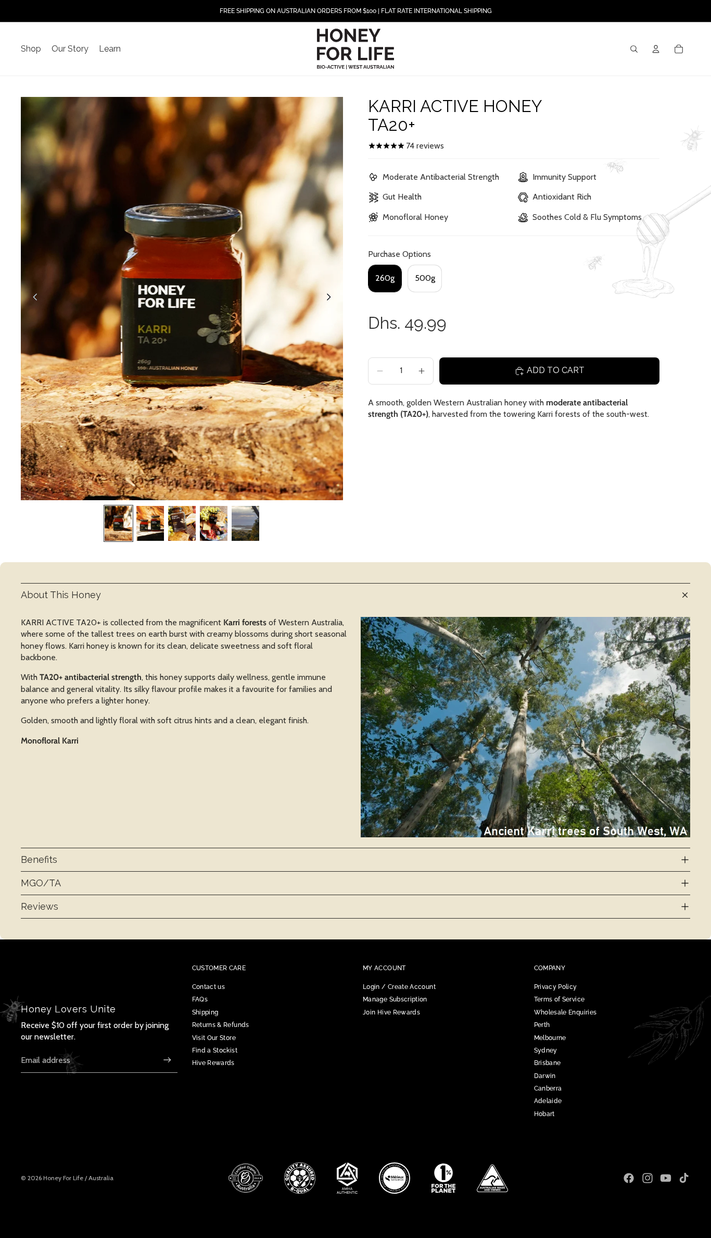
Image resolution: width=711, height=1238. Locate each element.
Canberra (548, 1088)
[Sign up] (167, 1060)
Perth (542, 1025)
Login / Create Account (399, 987)
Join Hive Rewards (391, 1012)
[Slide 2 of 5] (150, 523)
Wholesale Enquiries (565, 1012)
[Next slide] (331, 298)
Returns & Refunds (220, 1025)
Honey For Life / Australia (78, 1178)
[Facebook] (629, 1178)
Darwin (545, 1076)
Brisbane (547, 1063)
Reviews (39, 906)
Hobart (544, 1114)
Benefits (39, 859)
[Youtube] (665, 1178)
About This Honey (61, 594)
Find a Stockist (214, 1050)
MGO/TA (41, 882)
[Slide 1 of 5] (118, 523)
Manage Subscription (395, 999)
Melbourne (550, 1038)
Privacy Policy (555, 987)
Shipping (205, 1012)
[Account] (655, 49)
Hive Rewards (213, 1063)
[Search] (634, 49)
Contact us (208, 987)
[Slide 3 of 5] (182, 523)
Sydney (545, 1050)
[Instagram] (647, 1178)
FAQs (200, 999)
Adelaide (548, 1101)
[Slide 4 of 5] (213, 523)
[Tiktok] (684, 1178)
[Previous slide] (32, 298)
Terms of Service (559, 999)
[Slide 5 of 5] (245, 523)
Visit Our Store (214, 1038)
